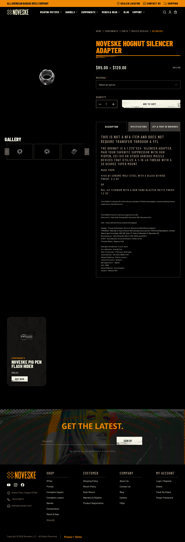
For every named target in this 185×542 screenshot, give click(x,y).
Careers (123, 497)
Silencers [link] (157, 31)
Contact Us (125, 486)
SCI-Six (118, 156)
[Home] (17, 12)
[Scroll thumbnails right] (87, 151)
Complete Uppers (55, 492)
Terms (78, 536)
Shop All (50, 520)
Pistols (50, 486)
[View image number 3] (74, 151)
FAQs (122, 503)
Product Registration (93, 503)
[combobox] (138, 85)
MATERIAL (101, 77)
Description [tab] (111, 126)
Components (53, 508)
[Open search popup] (164, 12)
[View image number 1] (20, 151)
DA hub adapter (149, 228)
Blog (122, 492)
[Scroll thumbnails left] (7, 151)
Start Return (89, 492)
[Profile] (170, 12)
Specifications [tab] (139, 126)
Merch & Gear (53, 514)
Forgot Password (164, 497)
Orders (159, 486)
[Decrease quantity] (100, 104)
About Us (124, 481)
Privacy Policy (108, 451)
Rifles (49, 481)
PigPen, (107, 156)
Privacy (68, 536)
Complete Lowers (55, 497)
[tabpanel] (138, 204)
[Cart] (175, 12)
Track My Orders (163, 492)
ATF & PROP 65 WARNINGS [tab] (165, 126)
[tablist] (138, 126)
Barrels (50, 503)
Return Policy (89, 486)
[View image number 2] (47, 151)
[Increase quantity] (113, 104)
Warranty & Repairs (92, 497)
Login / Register (164, 481)
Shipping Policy (90, 481)
